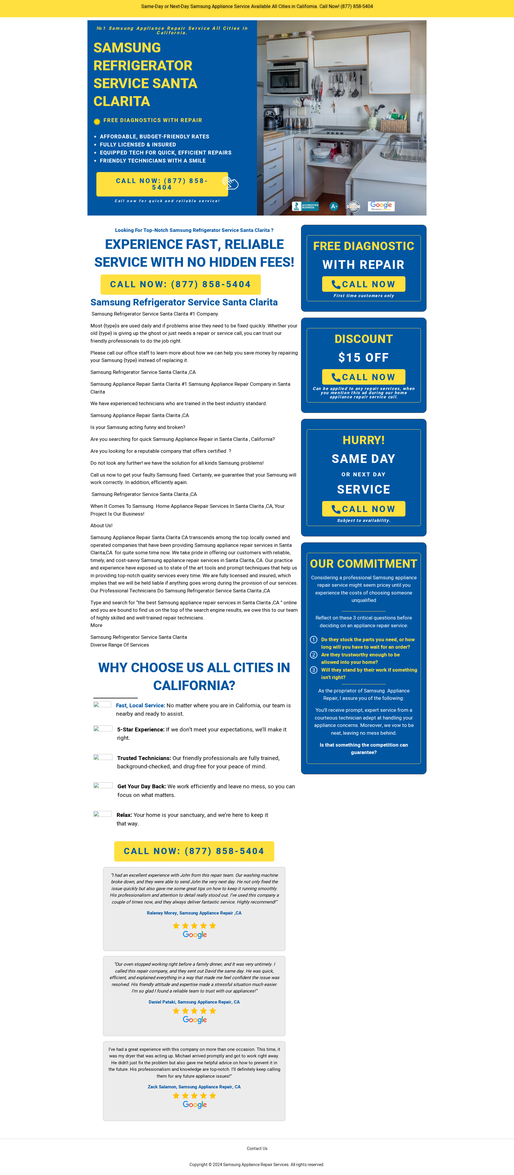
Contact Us (257, 1149)
